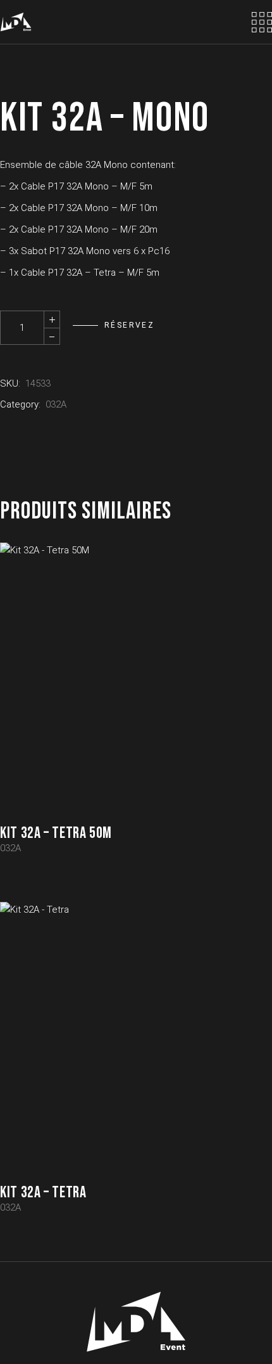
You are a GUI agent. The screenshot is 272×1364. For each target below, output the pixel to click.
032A (56, 404)
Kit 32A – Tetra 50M (56, 833)
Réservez (129, 325)
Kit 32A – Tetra (43, 1192)
